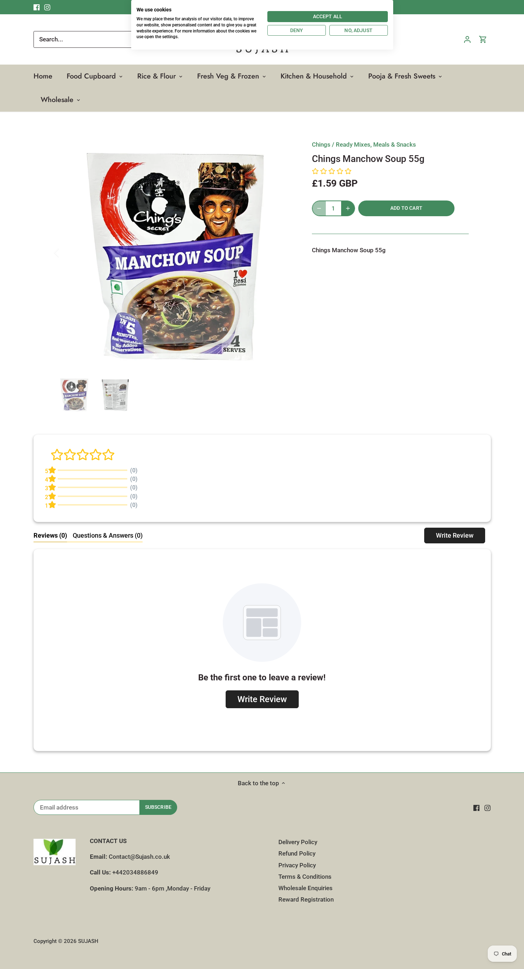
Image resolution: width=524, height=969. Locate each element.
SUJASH (88, 941)
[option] (175, 252)
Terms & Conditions (305, 876)
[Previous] (66, 252)
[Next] (284, 252)
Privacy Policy (297, 865)
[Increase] (348, 208)
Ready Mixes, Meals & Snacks (376, 144)
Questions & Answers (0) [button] (108, 535)
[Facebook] (476, 807)
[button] (331, 171)
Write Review (454, 535)
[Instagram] (487, 807)
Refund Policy (296, 853)
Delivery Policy (297, 842)
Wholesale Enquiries (305, 888)
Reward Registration (306, 899)
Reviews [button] (50, 535)
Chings (321, 144)
